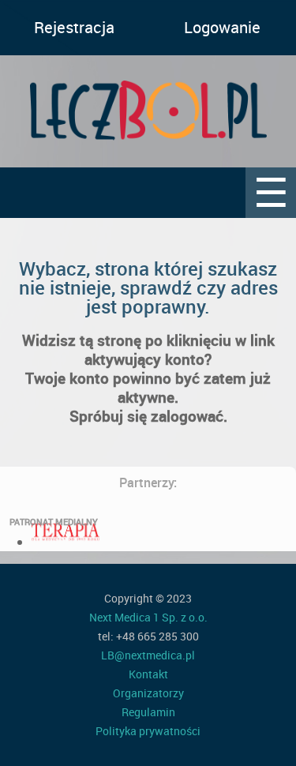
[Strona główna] (148, 111)
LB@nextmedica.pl (148, 655)
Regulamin (148, 711)
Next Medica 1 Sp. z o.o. (148, 617)
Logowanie (222, 27)
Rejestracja (74, 27)
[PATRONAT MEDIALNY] (65, 541)
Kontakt (148, 674)
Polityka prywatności (148, 730)
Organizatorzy (148, 692)
